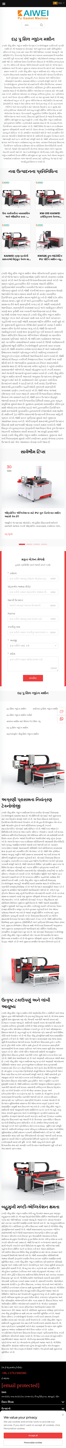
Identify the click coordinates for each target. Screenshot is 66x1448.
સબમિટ (33, 678)
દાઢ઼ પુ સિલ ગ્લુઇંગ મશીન (17, 727)
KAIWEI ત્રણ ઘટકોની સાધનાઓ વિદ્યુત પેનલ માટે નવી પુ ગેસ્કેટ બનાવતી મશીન (16, 257)
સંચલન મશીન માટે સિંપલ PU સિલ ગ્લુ (24, 721)
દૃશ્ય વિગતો (16, 195)
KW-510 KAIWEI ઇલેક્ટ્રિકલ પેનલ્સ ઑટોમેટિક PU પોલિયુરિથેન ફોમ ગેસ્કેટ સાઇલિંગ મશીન (50, 215)
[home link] (33, 14)
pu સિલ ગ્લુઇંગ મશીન (16, 708)
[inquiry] (61, 711)
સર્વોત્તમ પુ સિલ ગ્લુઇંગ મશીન (45, 708)
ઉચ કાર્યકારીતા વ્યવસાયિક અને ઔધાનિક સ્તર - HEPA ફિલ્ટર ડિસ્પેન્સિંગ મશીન (16, 215)
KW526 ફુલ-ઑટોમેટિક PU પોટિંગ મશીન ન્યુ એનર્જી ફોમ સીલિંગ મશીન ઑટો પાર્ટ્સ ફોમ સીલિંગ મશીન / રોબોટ (50, 257)
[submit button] (41, 25)
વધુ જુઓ (9, 534)
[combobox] (33, 645)
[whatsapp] (61, 719)
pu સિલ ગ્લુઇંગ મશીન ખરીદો (19, 715)
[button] (22, 544)
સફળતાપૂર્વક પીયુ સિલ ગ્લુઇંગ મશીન (23, 734)
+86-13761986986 (14, 1373)
